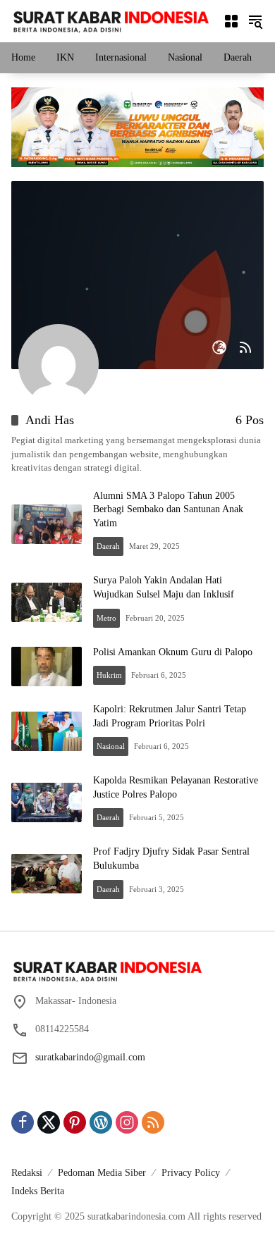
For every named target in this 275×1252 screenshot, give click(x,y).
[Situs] (219, 347)
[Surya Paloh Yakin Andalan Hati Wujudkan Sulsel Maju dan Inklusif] (46, 602)
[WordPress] (101, 1122)
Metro (106, 618)
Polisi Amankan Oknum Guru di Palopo (172, 652)
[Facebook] (22, 1122)
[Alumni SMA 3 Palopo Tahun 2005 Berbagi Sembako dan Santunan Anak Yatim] (46, 524)
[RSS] (153, 1122)
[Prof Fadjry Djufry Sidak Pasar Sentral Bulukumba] (46, 873)
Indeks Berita (37, 1191)
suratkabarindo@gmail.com (90, 1057)
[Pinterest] (74, 1122)
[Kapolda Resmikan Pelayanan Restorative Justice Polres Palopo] (46, 802)
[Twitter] (48, 1122)
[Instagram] (127, 1122)
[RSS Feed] (245, 347)
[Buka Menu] (231, 21)
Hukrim (109, 675)
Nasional (111, 746)
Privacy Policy (190, 1172)
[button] (255, 21)
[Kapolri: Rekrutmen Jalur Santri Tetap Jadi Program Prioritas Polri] (46, 731)
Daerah (108, 546)
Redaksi (26, 1172)
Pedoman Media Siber (102, 1172)
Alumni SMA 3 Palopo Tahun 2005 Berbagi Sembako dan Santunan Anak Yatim (168, 509)
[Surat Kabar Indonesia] (110, 20)
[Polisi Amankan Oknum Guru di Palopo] (46, 666)
